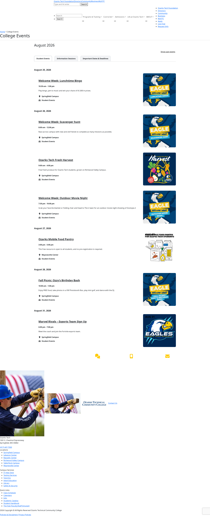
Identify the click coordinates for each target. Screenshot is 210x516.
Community (86, 1)
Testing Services (10, 475)
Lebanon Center (10, 455)
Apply (160, 21)
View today (155, 45)
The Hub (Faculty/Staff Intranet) (17, 506)
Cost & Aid (107, 17)
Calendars (8, 495)
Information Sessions (65, 58)
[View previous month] (167, 45)
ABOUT (149, 17)
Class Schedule (10, 493)
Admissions (119, 17)
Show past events (168, 52)
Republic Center (10, 458)
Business (95, 1)
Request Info (163, 26)
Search (84, 4)
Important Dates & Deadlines (94, 58)
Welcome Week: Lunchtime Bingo (60, 80)
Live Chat (161, 24)
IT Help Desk (9, 472)
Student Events (42, 58)
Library (6, 483)
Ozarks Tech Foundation (64, 1)
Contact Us (112, 403)
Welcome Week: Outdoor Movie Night (63, 198)
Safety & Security (11, 486)
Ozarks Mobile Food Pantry (56, 239)
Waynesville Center (11, 465)
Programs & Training (91, 17)
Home (2, 32)
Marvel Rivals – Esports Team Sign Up (62, 321)
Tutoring (7, 478)
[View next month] (173, 45)
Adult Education (10, 480)
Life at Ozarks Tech (135, 17)
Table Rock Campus (12, 463)
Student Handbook (11, 503)
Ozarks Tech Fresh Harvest (55, 160)
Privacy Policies (24, 514)
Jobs (5, 498)
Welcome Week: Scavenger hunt (59, 122)
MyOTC (102, 1)
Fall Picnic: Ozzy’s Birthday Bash (59, 280)
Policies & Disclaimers (9, 514)
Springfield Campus (12, 452)
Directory (78, 1)
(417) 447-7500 (131, 361)
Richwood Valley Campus (14, 460)
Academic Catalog (11, 500)
